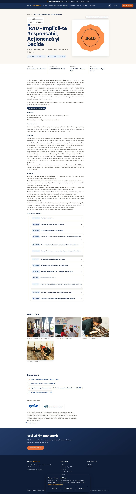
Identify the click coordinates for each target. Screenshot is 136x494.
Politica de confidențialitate (34, 490)
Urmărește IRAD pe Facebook (37, 108)
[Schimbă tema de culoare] (109, 5)
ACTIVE (34, 6)
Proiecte (65, 5)
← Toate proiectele (30, 423)
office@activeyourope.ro (33, 466)
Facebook (89, 464)
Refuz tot (54, 488)
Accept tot (81, 488)
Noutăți (85, 5)
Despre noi (92, 5)
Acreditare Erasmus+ (75, 5)
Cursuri (45, 5)
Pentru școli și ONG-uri (55, 5)
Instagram (89, 466)
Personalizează (68, 488)
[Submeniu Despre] (96, 6)
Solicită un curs (127, 5)
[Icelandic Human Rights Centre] (53, 406)
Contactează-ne (36, 448)
